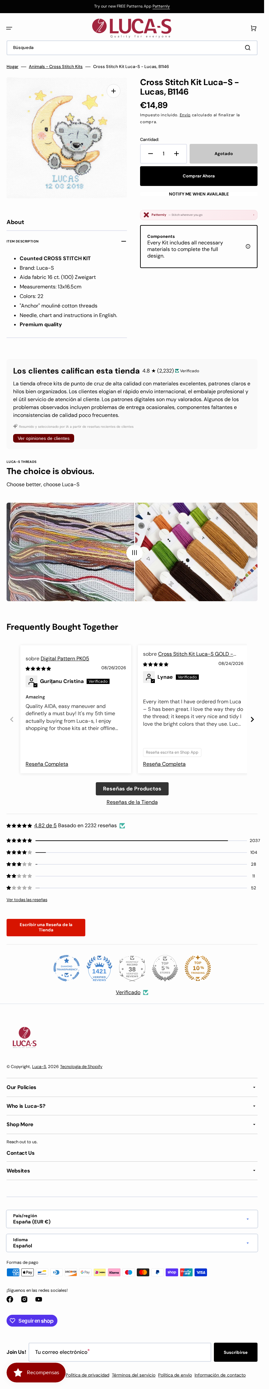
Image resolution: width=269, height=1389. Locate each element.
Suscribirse (236, 1352)
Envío (185, 115)
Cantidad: (149, 139)
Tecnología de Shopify (81, 1066)
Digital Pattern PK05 (65, 658)
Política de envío (175, 1375)
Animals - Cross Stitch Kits (56, 66)
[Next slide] (252, 719)
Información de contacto (220, 1375)
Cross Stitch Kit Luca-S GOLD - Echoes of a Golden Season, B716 (188, 657)
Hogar (12, 66)
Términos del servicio (133, 1375)
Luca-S (39, 1066)
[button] (9, 28)
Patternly (161, 6)
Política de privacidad (87, 1375)
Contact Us (21, 1153)
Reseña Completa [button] (47, 764)
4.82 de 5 (45, 825)
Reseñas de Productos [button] (132, 788)
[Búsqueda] (249, 47)
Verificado (128, 992)
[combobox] (132, 47)
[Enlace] (132, 6)
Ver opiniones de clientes (44, 438)
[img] (39, 668)
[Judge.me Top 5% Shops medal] (165, 968)
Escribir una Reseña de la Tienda (46, 927)
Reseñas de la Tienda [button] (132, 802)
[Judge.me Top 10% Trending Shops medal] (198, 968)
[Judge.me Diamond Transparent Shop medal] (66, 968)
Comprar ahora (199, 176)
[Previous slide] (12, 719)
